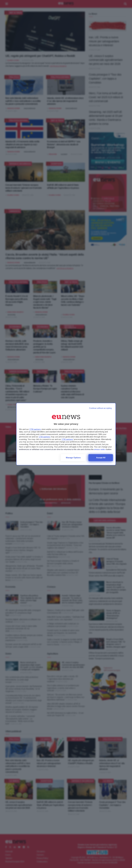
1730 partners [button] (35, 429)
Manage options (73, 457)
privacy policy (100, 449)
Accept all (100, 457)
